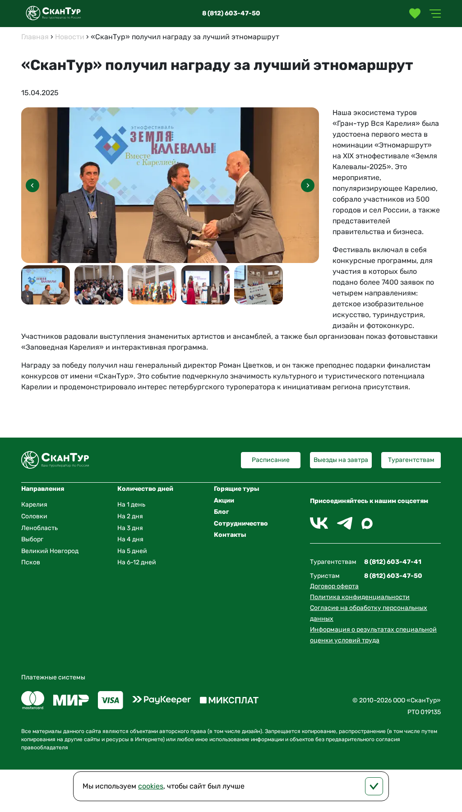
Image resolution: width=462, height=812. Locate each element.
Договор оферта (334, 586)
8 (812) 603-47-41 (392, 562)
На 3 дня (130, 528)
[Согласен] (374, 786)
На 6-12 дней (136, 562)
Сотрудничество (241, 523)
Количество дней (145, 489)
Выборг (32, 539)
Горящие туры (236, 489)
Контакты (230, 535)
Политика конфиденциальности (360, 597)
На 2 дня (130, 516)
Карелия (34, 504)
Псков (30, 562)
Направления (42, 489)
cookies (150, 786)
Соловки (34, 516)
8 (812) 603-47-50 (231, 13)
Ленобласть (39, 528)
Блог (221, 512)
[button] (307, 185)
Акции (224, 500)
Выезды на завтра (341, 460)
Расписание (271, 460)
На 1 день (131, 504)
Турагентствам (411, 460)
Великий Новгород (50, 551)
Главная (35, 36)
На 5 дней (132, 551)
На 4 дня (130, 539)
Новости (69, 36)
